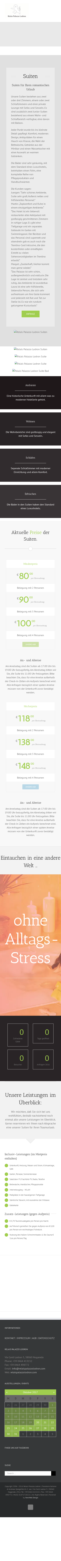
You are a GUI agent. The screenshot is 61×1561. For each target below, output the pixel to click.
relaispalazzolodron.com (23, 1372)
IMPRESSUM (23, 1338)
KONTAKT (10, 1338)
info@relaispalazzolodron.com (28, 1368)
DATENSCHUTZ (46, 1338)
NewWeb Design (31, 1497)
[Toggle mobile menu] (55, 4)
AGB (34, 1338)
